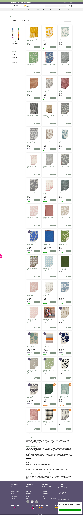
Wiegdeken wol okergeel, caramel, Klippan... (48, 116)
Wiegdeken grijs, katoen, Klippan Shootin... (32, 371)
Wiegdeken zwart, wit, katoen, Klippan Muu (65, 371)
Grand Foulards (23, 9)
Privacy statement (41, 514)
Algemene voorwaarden (15, 491)
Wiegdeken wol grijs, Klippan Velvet (33, 116)
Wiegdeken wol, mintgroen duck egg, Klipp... (64, 396)
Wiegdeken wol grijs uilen (32, 192)
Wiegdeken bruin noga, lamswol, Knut (32, 90)
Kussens (17, 9)
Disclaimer (44, 514)
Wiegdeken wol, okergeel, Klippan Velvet (32, 39)
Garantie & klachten (14, 496)
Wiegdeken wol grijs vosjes (64, 421)
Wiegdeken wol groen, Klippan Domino (47, 396)
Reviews (12, 488)
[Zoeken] (65, 6)
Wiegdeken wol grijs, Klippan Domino (65, 65)
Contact (71, 2)
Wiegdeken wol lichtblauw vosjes (64, 39)
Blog (67, 2)
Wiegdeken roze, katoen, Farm (33, 217)
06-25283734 (60, 493)
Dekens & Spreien (31, 9)
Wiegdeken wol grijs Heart (64, 166)
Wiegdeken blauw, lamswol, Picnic (64, 141)
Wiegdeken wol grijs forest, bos (64, 116)
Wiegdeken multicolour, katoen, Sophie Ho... (48, 345)
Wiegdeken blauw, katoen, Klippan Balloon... (64, 345)
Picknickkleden (52, 9)
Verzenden (12, 493)
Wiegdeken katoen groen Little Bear (32, 65)
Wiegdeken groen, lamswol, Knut (64, 192)
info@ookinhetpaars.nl (62, 492)
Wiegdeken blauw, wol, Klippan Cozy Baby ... (48, 243)
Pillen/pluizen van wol (46, 493)
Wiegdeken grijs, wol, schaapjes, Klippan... (31, 141)
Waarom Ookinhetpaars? (46, 486)
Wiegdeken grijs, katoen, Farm (65, 217)
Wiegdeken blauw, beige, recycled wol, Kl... (32, 345)
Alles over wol (44, 491)
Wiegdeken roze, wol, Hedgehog (47, 192)
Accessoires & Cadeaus (60, 9)
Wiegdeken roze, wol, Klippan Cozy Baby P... (49, 218)
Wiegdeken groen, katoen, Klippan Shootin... (48, 371)
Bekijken (36, 47)
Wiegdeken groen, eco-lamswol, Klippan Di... (64, 243)
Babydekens (39, 9)
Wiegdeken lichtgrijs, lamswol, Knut (49, 167)
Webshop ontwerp (48, 514)
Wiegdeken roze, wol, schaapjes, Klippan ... (31, 320)
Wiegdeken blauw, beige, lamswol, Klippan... (32, 243)
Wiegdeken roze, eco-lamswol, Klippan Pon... (32, 294)
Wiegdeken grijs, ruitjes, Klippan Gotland (48, 422)
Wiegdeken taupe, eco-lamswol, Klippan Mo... (64, 320)
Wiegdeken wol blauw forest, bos (49, 65)
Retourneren (13, 498)
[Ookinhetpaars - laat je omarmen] (15, 5)
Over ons (64, 2)
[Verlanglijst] (69, 6)
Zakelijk (68, 9)
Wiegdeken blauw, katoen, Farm (64, 294)
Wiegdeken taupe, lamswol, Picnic (49, 141)
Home (11, 12)
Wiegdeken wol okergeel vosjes (48, 39)
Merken (27, 498)
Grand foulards (28, 491)
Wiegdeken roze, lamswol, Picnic (32, 167)
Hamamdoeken (45, 9)
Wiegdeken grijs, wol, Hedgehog (47, 294)
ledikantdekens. (29, 478)
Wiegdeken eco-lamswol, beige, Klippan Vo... (32, 269)
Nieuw (27, 496)
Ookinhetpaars (28, 458)
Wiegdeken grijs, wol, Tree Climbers (48, 90)
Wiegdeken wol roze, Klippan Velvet (33, 422)
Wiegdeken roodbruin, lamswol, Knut (63, 90)
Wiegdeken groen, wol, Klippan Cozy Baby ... (63, 269)
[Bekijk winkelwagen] (71, 6)
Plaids (12, 9)
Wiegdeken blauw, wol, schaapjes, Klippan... (48, 269)
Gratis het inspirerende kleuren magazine (49, 498)
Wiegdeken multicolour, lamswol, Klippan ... (48, 320)
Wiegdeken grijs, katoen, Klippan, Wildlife (32, 396)
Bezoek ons (30, 2)
